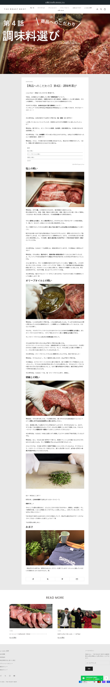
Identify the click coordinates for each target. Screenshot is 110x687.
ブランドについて (52, 7)
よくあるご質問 (88, 7)
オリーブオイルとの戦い (33, 154)
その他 (11, 631)
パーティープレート (64, 7)
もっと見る (12, 637)
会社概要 (2, 654)
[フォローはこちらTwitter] (5, 676)
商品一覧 (32, 7)
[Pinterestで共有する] (62, 579)
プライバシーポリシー (6, 663)
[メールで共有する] (77, 579)
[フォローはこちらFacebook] (1, 676)
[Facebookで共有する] (33, 579)
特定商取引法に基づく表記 (7, 660)
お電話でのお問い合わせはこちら (55, 2)
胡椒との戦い (30, 157)
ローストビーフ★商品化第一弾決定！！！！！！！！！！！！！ (28, 634)
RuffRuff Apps (77, 164)
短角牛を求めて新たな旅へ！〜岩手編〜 (69, 634)
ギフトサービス (41, 7)
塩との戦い (30, 151)
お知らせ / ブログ (77, 7)
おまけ (29, 160)
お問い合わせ (61, 10)
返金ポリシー (4, 669)
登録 (89, 669)
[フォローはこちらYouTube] (14, 676)
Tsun (83, 164)
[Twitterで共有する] (47, 579)
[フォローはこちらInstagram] (10, 676)
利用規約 (2, 657)
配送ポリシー (4, 666)
